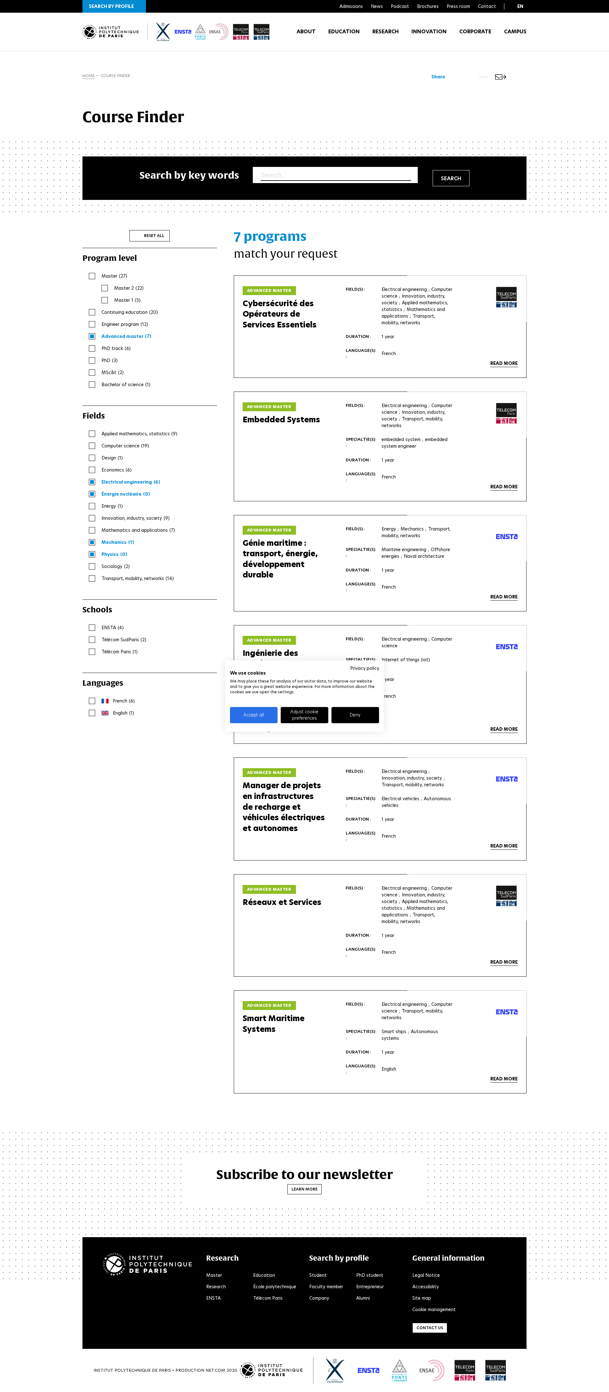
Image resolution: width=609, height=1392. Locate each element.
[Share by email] (500, 77)
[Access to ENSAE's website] (432, 1370)
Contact (487, 6)
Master (214, 1275)
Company (319, 1298)
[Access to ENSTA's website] (368, 1370)
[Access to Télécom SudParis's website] (496, 1370)
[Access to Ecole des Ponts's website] (399, 1370)
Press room (458, 6)
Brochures (428, 6)
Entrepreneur (370, 1286)
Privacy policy (364, 668)
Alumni (363, 1298)
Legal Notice (426, 1275)
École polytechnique (274, 1286)
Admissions (351, 6)
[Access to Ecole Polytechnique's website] (335, 1370)
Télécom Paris (268, 1298)
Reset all (154, 235)
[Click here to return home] (110, 32)
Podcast (400, 6)
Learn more (304, 1189)
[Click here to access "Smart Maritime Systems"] (507, 1012)
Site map (421, 1298)
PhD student (369, 1275)
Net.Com (215, 1370)
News (377, 6)
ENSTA (213, 1298)
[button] (114, 6)
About (306, 31)
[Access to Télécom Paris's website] (465, 1370)
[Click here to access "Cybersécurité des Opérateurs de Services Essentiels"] (506, 297)
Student (318, 1275)
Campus (515, 31)
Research (385, 31)
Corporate (475, 31)
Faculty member (326, 1286)
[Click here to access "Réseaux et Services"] (506, 896)
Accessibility (425, 1286)
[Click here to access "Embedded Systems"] (506, 413)
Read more (504, 363)
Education (344, 31)
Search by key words (189, 175)
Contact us (429, 1327)
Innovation (429, 31)
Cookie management (434, 1309)
